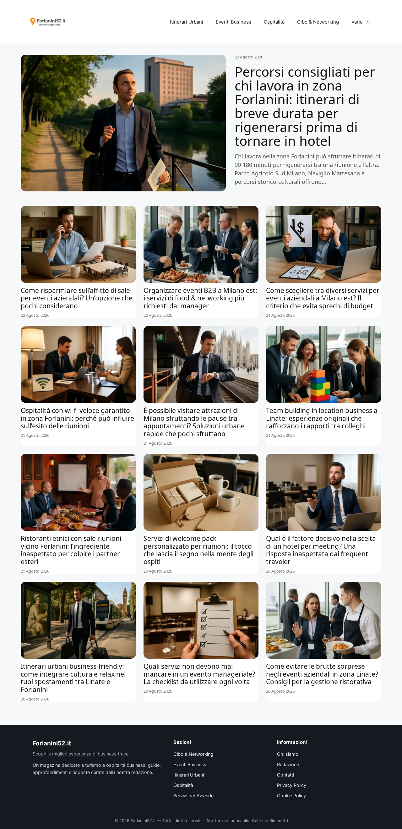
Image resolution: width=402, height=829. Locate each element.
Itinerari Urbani (186, 22)
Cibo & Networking (318, 22)
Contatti (285, 775)
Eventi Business (233, 22)
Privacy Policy (291, 785)
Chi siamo (287, 754)
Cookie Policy (291, 796)
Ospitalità (274, 22)
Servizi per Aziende (193, 796)
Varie (357, 22)
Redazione (288, 764)
